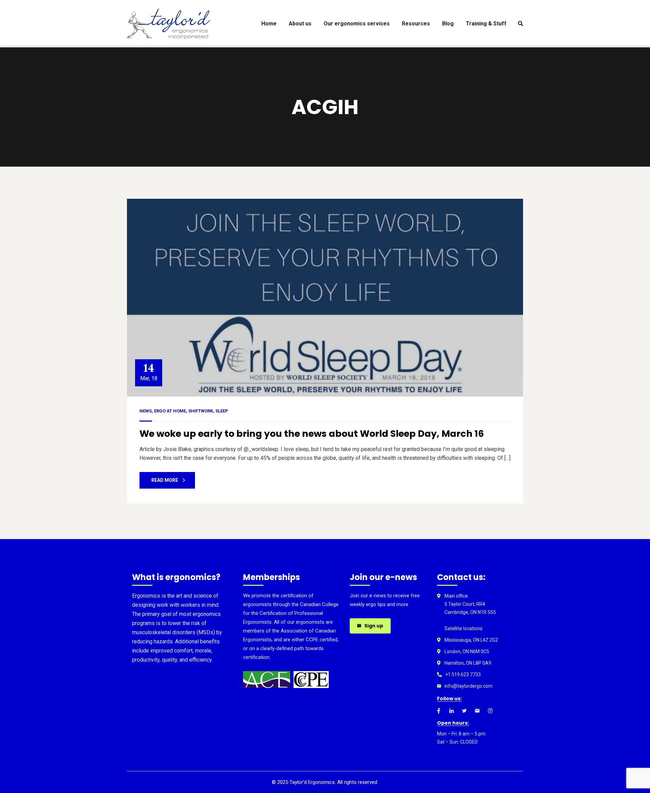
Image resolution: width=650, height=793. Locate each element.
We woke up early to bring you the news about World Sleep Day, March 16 (311, 433)
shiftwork (200, 410)
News (145, 410)
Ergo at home (170, 410)
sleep (221, 410)
